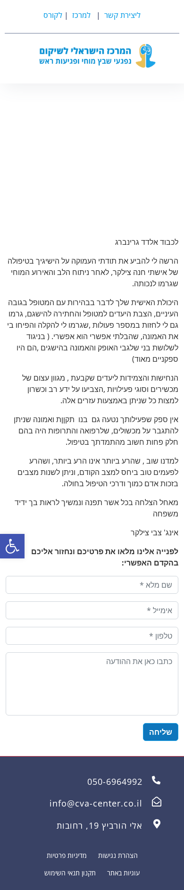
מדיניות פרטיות (67, 855)
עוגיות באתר (123, 872)
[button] (12, 546)
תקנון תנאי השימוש (70, 872)
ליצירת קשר (122, 15)
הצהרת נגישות (118, 855)
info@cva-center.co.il (96, 803)
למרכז (80, 15)
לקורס (52, 15)
